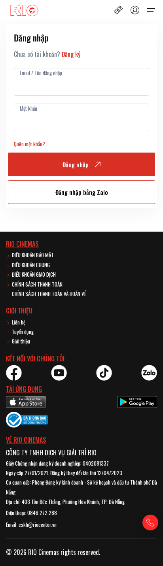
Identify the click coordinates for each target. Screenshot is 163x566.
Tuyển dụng (22, 332)
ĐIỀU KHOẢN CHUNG (30, 265)
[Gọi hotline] (150, 522)
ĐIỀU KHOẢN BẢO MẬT (32, 255)
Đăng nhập (76, 164)
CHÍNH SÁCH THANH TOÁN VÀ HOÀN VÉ (48, 294)
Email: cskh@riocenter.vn (31, 524)
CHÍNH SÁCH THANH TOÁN (37, 284)
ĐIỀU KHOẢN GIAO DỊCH (33, 274)
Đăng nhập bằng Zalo (81, 192)
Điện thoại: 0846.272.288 (31, 513)
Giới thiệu (20, 341)
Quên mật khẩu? (29, 144)
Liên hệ (18, 322)
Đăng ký (71, 54)
